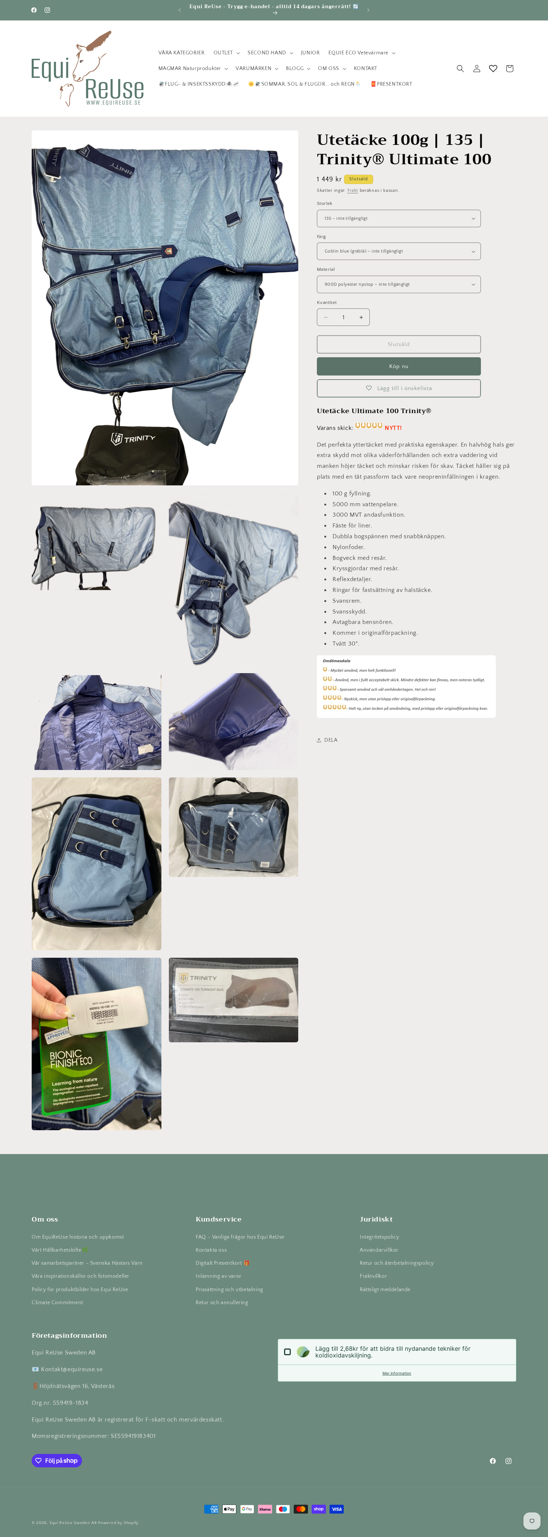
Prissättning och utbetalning (229, 1289)
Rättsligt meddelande (385, 1289)
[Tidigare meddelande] (179, 10)
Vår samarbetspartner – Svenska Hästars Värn (87, 1263)
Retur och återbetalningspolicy (397, 1263)
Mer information (396, 1373)
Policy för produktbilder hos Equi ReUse (80, 1289)
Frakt (353, 190)
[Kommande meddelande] (368, 10)
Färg (321, 236)
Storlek (325, 203)
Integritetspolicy (379, 1237)
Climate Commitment (57, 1302)
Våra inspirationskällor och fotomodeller (80, 1276)
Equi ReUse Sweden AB (73, 1523)
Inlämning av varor (219, 1276)
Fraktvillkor (373, 1276)
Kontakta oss (211, 1250)
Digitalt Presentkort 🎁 (223, 1263)
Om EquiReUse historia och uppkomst (78, 1237)
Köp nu (399, 366)
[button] (226, 53)
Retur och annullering (222, 1302)
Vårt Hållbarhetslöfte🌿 (60, 1250)
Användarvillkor (379, 1250)
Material (326, 269)
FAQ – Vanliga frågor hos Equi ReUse (240, 1237)
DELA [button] (330, 740)
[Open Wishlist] (493, 68)
